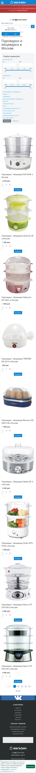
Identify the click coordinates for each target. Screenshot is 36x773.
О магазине (18, 715)
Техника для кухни (18, 731)
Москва (11, 23)
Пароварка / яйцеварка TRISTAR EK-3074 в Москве (16, 360)
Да (15, 34)
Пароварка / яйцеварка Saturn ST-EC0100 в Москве (17, 606)
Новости (18, 708)
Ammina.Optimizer (30, 8)
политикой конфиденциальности (9, 770)
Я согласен (30, 766)
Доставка (18, 712)
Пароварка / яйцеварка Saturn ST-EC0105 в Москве (17, 667)
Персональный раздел (18, 759)
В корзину (18, 190)
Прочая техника (18, 734)
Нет (6, 34)
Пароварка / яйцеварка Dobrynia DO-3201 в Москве (16, 298)
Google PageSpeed (22, 10)
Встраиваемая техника (18, 729)
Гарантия (18, 717)
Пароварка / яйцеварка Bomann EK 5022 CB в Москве (18, 421)
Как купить (18, 710)
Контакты (18, 719)
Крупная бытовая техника (18, 727)
